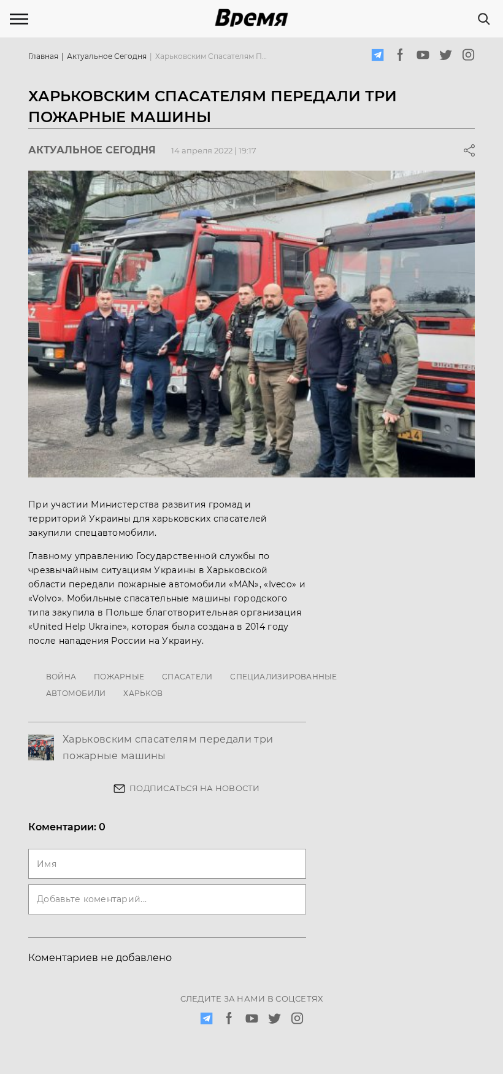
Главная (43, 56)
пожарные (119, 676)
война (61, 676)
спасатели (187, 676)
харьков (143, 693)
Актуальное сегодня (107, 56)
